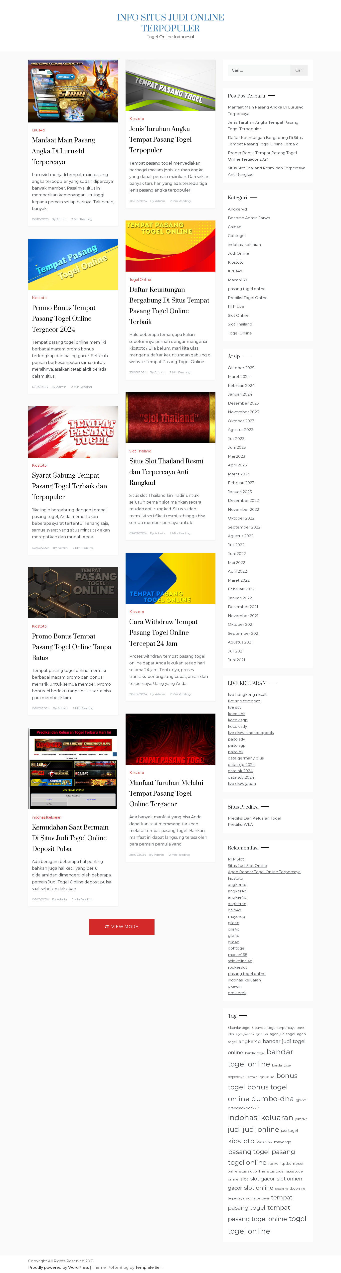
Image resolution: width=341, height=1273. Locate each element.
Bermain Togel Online (260, 1077)
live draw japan (242, 783)
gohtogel (236, 948)
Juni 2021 (236, 659)
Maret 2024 (239, 376)
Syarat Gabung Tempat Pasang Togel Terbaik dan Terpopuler (69, 486)
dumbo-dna (272, 1098)
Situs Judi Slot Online (247, 865)
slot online (258, 1187)
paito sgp (237, 745)
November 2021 (243, 615)
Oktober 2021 (241, 624)
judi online (261, 1129)
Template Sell (148, 1267)
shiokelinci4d (240, 960)
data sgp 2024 (241, 764)
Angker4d (237, 209)
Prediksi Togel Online (248, 297)
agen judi (262, 1034)
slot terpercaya (257, 1198)
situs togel (275, 1171)
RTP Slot (236, 859)
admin (61, 219)
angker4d (237, 884)
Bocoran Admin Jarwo (249, 217)
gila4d (233, 922)
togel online (249, 1231)
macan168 (237, 954)
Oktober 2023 (241, 421)
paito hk (235, 751)
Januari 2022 (240, 598)
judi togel (289, 1130)
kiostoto (235, 878)
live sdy (234, 707)
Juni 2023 (237, 447)
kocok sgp (238, 720)
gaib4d (234, 910)
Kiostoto (136, 118)
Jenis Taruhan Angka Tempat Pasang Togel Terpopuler (160, 140)
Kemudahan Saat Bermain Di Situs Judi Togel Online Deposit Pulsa (70, 838)
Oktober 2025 (241, 367)
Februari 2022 (241, 589)
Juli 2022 (236, 544)
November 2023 (243, 412)
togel (298, 1218)
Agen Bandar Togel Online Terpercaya (264, 871)
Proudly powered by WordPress (59, 1267)
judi (234, 1129)
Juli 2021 (236, 651)
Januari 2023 (240, 491)
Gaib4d (234, 226)
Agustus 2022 (240, 535)
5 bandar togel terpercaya (274, 1028)
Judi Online (238, 253)
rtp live (273, 1164)
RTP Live (236, 306)
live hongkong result (247, 694)
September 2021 (244, 633)
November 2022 (243, 509)
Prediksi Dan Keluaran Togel (254, 818)
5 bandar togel (239, 1028)
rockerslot (237, 967)
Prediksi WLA (240, 824)
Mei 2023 (236, 456)
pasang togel (249, 1152)
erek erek (237, 992)
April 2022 (237, 571)
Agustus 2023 (240, 429)
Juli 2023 (236, 438)
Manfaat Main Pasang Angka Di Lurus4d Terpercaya (63, 151)
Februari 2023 (241, 482)
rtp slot (286, 1164)
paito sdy (236, 739)
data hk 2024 (240, 770)
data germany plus (246, 758)
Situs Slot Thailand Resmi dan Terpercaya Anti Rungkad (166, 472)
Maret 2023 (239, 474)
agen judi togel (282, 1034)
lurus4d (38, 130)
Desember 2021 (243, 606)
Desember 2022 (243, 500)
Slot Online (238, 315)
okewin (235, 986)
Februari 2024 (241, 385)
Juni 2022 (237, 553)
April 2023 (237, 465)
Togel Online (140, 279)
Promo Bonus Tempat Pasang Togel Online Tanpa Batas (71, 647)
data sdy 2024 (241, 777)
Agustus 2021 (240, 642)
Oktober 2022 (241, 518)
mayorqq (236, 916)
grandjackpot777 (243, 1108)
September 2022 (244, 527)
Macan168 (237, 280)
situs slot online (252, 1171)
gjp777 (301, 1100)
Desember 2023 (243, 403)
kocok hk (236, 713)
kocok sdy (237, 726)
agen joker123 (245, 1034)
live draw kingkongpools (251, 732)
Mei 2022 (236, 562)
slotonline (281, 1188)
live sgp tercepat (244, 701)
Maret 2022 (239, 580)
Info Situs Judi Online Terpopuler (170, 23)
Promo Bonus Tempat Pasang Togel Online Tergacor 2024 (63, 319)
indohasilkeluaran (46, 817)
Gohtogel (237, 235)
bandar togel (255, 1053)
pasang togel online (247, 288)
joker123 (301, 1119)
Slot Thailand (140, 451)
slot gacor (262, 1178)
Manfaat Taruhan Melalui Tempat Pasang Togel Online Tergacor (166, 794)
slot (244, 1178)
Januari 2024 (240, 394)
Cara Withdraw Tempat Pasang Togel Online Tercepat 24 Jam (163, 633)
